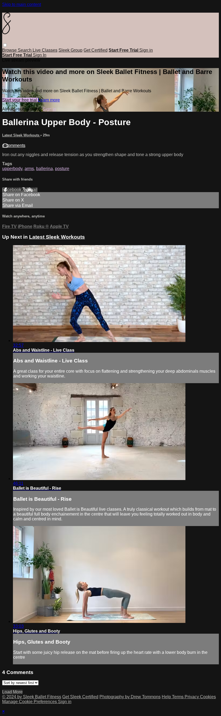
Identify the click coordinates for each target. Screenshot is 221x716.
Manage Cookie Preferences (30, 701)
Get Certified (96, 50)
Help (167, 696)
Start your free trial (20, 100)
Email (31, 189)
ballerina (44, 168)
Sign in (146, 50)
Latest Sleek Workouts (21, 135)
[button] (5, 45)
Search (25, 50)
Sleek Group (70, 50)
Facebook (12, 189)
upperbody (12, 168)
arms (29, 168)
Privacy (192, 696)
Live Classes (45, 50)
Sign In (39, 55)
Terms (178, 696)
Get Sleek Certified (80, 696)
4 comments (13, 145)
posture (62, 168)
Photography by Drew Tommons (130, 696)
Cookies (208, 696)
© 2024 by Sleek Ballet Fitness (31, 696)
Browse (10, 50)
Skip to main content (21, 4)
